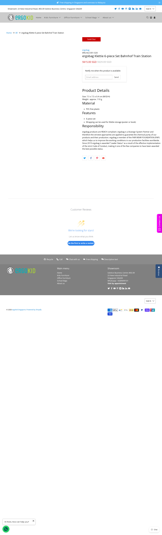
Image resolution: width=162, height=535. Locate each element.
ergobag (85, 50)
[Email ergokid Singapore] (140, 9)
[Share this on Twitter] (84, 158)
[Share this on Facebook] (90, 158)
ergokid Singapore (19, 310)
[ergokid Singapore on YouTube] (123, 9)
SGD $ (148, 9)
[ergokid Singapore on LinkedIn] (137, 9)
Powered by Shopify (34, 310)
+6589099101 (122, 281)
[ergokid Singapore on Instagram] (130, 9)
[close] (159, 2)
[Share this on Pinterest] (97, 158)
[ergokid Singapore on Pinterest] (126, 9)
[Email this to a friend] (103, 158)
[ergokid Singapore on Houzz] (133, 9)
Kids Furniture (51, 17)
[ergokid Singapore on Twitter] (115, 9)
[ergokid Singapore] (20, 17)
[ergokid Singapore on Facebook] (119, 9)
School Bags (91, 17)
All (16, 33)
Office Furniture (72, 17)
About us (107, 17)
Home (38, 17)
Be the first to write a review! (81, 243)
